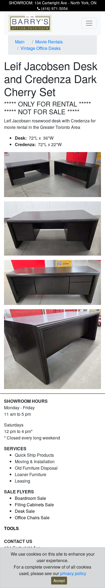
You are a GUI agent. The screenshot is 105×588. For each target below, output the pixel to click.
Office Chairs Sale (32, 517)
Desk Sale (25, 511)
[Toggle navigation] (89, 23)
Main (19, 42)
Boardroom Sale (30, 498)
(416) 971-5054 (54, 8)
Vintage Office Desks (40, 48)
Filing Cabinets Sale (34, 504)
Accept (59, 580)
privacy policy (73, 573)
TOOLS (11, 528)
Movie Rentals (49, 42)
